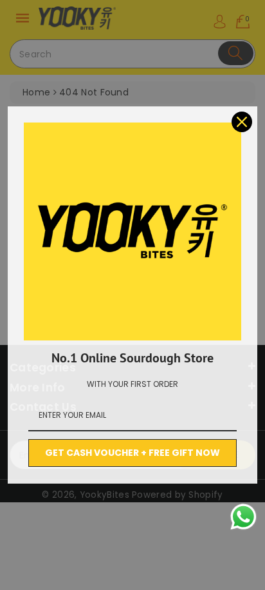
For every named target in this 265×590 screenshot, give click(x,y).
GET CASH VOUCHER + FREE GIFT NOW (132, 452)
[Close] (241, 121)
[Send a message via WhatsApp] (243, 517)
